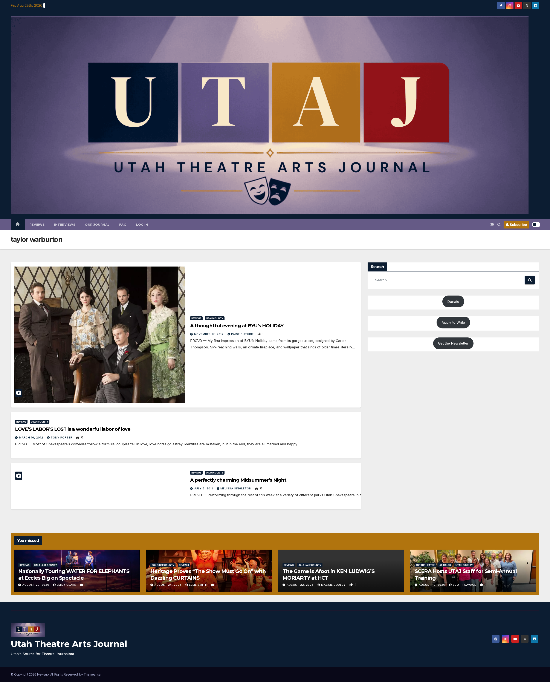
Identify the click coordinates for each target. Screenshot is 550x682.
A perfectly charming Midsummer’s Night (238, 480)
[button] (499, 224)
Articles (445, 565)
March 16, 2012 (31, 437)
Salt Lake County (45, 565)
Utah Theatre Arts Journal (69, 644)
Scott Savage (465, 584)
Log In (142, 225)
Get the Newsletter (453, 343)
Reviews (37, 225)
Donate (453, 301)
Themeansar (93, 674)
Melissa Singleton (236, 488)
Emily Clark (67, 584)
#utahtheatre (425, 565)
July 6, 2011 (204, 488)
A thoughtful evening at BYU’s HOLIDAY (236, 326)
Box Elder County (163, 565)
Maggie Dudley (334, 584)
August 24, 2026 (168, 584)
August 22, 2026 (301, 584)
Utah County (214, 318)
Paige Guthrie (243, 334)
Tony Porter (62, 437)
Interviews (64, 225)
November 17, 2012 (209, 334)
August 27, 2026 (36, 584)
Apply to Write (453, 322)
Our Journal (97, 225)
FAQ (123, 225)
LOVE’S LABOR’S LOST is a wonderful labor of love (72, 429)
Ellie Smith (198, 584)
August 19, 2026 (432, 584)
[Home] (18, 224)
